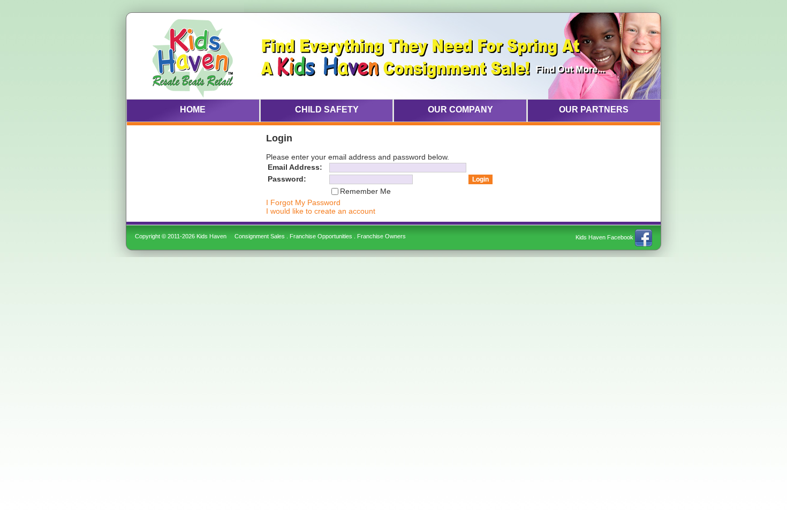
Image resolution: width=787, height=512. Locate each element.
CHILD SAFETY (327, 109)
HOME (193, 109)
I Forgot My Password (303, 202)
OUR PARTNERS (594, 109)
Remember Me (365, 191)
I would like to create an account (320, 211)
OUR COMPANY (460, 109)
